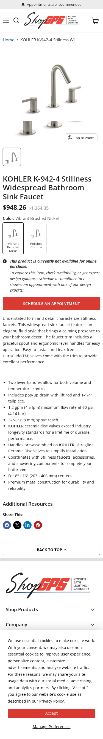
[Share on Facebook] (7, 525)
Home (8, 39)
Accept (51, 713)
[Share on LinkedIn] (27, 525)
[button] (51, 303)
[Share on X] (17, 525)
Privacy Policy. (52, 701)
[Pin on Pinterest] (38, 525)
